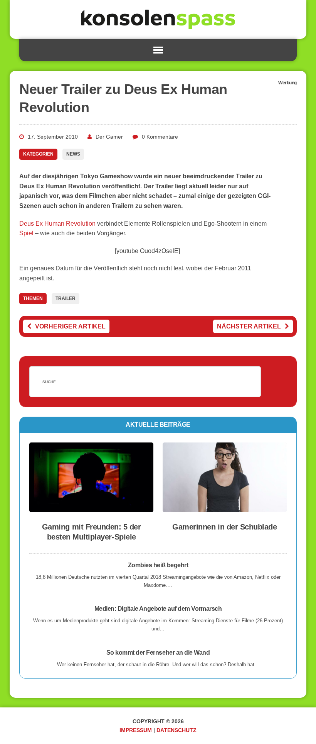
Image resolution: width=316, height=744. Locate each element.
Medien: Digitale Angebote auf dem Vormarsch (158, 608)
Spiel (26, 233)
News (73, 154)
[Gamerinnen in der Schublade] (225, 507)
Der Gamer (109, 137)
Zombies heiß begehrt (158, 565)
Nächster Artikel (249, 326)
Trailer (65, 298)
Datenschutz (176, 730)
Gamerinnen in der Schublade (224, 527)
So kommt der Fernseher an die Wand (158, 652)
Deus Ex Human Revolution (57, 223)
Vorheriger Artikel (70, 326)
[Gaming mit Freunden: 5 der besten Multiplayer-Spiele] (91, 507)
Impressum (135, 730)
